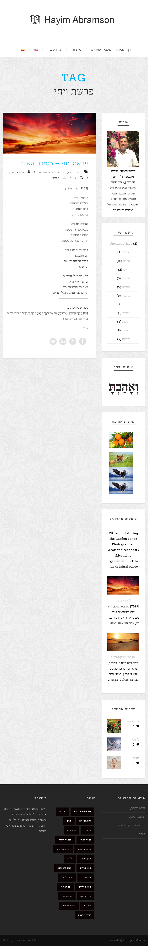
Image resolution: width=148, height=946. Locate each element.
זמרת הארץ (74, 172)
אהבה (125, 252)
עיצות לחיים (85, 886)
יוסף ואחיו (86, 858)
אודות (76, 49)
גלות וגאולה (85, 820)
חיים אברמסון (58, 172)
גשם (69, 820)
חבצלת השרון (65, 839)
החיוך (136, 758)
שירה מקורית (68, 905)
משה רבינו (86, 877)
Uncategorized (120, 243)
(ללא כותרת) (137, 808)
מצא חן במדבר (65, 868)
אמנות (62, 811)
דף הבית (124, 49)
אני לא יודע (133, 721)
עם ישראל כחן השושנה (123, 657)
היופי (126, 269)
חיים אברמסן (62, 849)
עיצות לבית (67, 877)
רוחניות (126, 330)
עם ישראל (66, 886)
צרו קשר (54, 49)
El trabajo (82, 811)
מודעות (126, 295)
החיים (126, 261)
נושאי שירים (101, 49)
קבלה (125, 313)
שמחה (126, 339)
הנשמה (126, 278)
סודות (125, 304)
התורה (55, 178)
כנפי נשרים (85, 868)
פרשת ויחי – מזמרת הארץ (54, 163)
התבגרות (71, 830)
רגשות (126, 321)
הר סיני (87, 830)
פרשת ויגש (85, 896)
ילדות (69, 858)
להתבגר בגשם (123, 600)
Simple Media (134, 940)
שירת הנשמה (84, 915)
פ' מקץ (135, 739)
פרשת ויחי (44, 172)
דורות (142, 834)
